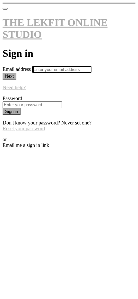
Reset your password (24, 128)
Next (9, 76)
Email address (17, 69)
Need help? (14, 87)
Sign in (11, 111)
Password (12, 98)
